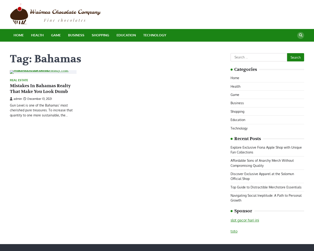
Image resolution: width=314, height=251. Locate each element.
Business (76, 35)
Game (56, 35)
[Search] (300, 35)
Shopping (100, 35)
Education (126, 35)
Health (37, 35)
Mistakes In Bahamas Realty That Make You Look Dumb (40, 88)
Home (19, 35)
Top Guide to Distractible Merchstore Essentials (266, 187)
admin (18, 99)
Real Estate (19, 80)
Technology (154, 35)
